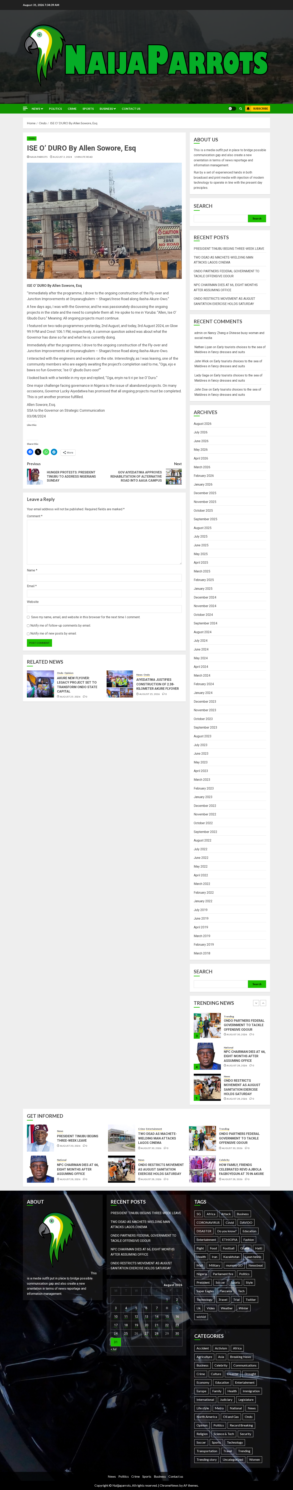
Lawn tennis (253, 1257)
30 (177, 1333)
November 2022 (205, 814)
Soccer (220, 1282)
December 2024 (205, 597)
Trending (224, 1128)
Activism (221, 1348)
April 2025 (201, 562)
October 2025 (203, 510)
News (36, 108)
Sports (88, 108)
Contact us (131, 108)
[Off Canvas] (25, 108)
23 (177, 1325)
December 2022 (205, 806)
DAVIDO (246, 1222)
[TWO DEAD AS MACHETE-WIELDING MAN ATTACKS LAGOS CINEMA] (121, 1138)
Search (203, 206)
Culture (216, 1374)
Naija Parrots (39, 156)
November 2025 (205, 502)
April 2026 (201, 458)
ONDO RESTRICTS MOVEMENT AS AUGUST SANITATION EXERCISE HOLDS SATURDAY (161, 1169)
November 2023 (205, 710)
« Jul (113, 1349)
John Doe (201, 389)
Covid (230, 1222)
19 (136, 1325)
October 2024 (203, 615)
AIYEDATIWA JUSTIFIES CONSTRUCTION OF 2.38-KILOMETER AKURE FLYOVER (157, 684)
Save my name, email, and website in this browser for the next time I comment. (85, 617)
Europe (201, 1391)
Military (214, 1265)
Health (201, 1257)
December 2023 (205, 701)
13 (146, 1317)
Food (213, 1248)
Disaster (233, 1374)
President (203, 1282)
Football (228, 1248)
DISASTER (204, 1231)
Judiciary (226, 1399)
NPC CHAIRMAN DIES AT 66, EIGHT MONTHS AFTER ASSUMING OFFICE (244, 1025)
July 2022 (200, 849)
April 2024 (201, 667)
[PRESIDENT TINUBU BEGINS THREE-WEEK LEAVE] (207, 1087)
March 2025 (202, 571)
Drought (250, 1374)
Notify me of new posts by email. (53, 633)
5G (199, 1214)
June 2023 (201, 753)
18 (126, 1325)
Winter (243, 1308)
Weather (227, 1308)
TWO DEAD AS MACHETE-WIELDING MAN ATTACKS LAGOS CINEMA (157, 1138)
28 (156, 1333)
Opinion (68, 672)
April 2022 (201, 875)
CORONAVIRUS (208, 1222)
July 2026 (200, 432)
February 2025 (204, 580)
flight (200, 1248)
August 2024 (202, 632)
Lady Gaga (201, 375)
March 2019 (202, 936)
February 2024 (204, 684)
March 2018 (202, 953)
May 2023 (201, 762)
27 (146, 1333)
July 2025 (200, 536)
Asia (221, 1357)
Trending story (207, 1459)
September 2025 (205, 519)
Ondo (32, 138)
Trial (236, 1299)
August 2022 (202, 840)
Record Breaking (241, 1425)
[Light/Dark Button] (232, 109)
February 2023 (204, 788)
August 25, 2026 (70, 696)
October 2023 (203, 719)
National (228, 1016)
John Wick (201, 361)
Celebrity (224, 1159)
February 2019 (204, 944)
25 (126, 1333)
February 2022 (204, 892)
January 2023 (203, 797)
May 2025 (201, 554)
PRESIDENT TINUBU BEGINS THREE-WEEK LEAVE (229, 249)
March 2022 (202, 884)
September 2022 (205, 832)
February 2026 (204, 476)
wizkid (201, 1317)
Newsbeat (256, 1265)
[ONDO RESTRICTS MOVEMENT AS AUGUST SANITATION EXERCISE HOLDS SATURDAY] (207, 1056)
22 (167, 1325)
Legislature (246, 1399)
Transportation (207, 1451)
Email (32, 586)
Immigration (251, 1391)
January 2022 (203, 901)
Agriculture (204, 1357)
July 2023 (200, 745)
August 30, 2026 (237, 1094)
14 (156, 1317)
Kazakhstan (231, 1257)
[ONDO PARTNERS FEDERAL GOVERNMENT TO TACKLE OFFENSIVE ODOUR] (202, 1138)
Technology (204, 1299)
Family (216, 1391)
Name (32, 570)
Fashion (248, 1239)
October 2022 (203, 823)
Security (245, 1434)
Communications (245, 1365)
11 (126, 1317)
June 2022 (201, 858)
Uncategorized (233, 1459)
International (205, 1399)
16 (177, 1317)
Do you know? (227, 1231)
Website (33, 602)
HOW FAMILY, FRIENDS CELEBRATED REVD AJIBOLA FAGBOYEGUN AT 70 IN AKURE (241, 1169)
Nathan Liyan (203, 347)
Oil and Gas (231, 1416)
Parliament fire (223, 1274)
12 (136, 1317)
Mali (200, 1265)
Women (254, 1459)
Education (249, 1231)
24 (116, 1333)
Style (249, 1282)
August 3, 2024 (62, 156)
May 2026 (201, 450)
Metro (219, 1408)
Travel (222, 1299)
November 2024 (205, 606)
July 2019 (200, 910)
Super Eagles (205, 1291)
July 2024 (200, 641)
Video (211, 1308)
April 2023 (201, 771)
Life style (203, 1408)
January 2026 (203, 484)
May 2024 (201, 658)
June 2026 (201, 441)
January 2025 (203, 589)
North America (207, 1416)
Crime (72, 108)
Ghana (244, 1248)
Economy (203, 1382)
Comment (34, 516)
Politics (55, 108)
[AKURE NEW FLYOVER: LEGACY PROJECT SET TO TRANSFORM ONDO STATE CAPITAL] (40, 683)
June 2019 (201, 918)
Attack (226, 1214)
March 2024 (202, 675)
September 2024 (205, 623)
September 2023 (205, 727)
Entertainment (154, 1128)
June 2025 (201, 545)
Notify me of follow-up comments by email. (60, 625)
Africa (211, 1214)
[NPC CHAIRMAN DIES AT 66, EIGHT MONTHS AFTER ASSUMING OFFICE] (207, 1025)
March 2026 (202, 467)
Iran (214, 1257)
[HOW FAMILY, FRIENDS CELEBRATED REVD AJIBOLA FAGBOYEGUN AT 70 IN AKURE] (202, 1169)
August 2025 (202, 528)
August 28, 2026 (237, 1034)
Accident (203, 1348)
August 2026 (202, 424)
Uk (199, 1308)
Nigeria (202, 1274)
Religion (202, 1434)
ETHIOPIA (229, 1239)
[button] (240, 109)
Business (106, 108)
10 (116, 1317)
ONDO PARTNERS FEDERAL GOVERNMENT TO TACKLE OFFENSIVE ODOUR (239, 1138)
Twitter (251, 1299)
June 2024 (201, 649)
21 (156, 1325)
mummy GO (234, 1265)
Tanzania (226, 1291)
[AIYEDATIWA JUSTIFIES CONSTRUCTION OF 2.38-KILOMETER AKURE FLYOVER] (119, 683)
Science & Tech (224, 1434)
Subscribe (260, 108)
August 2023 (202, 736)
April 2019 (201, 927)
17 (116, 1325)
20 (146, 1325)
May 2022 (201, 866)
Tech (241, 1291)
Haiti (258, 1248)
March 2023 (202, 780)
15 (167, 1317)
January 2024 (203, 693)
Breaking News (240, 1357)
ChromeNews (169, 1485)
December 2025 (205, 493)
